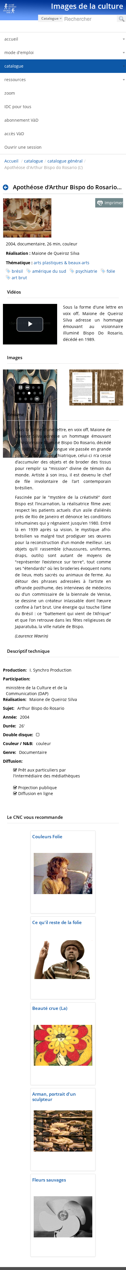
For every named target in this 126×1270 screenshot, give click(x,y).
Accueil (11, 161)
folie (111, 271)
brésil (17, 271)
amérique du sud (49, 271)
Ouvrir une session (23, 147)
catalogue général (65, 161)
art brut (19, 277)
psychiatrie (86, 271)
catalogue (33, 161)
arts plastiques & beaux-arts (61, 262)
